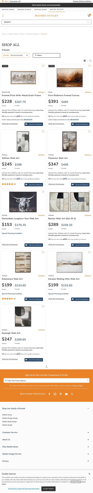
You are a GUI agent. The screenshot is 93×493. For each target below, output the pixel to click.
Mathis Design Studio (10, 418)
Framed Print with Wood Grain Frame (21, 95)
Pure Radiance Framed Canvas (63, 95)
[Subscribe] (87, 380)
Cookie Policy (75, 482)
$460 (64, 102)
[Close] (89, 473)
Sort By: (6, 55)
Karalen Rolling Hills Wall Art (64, 279)
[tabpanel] (46, 206)
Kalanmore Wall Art (12, 279)
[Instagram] (55, 394)
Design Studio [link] (24, 10)
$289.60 (20, 339)
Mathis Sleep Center (9, 422)
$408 (64, 164)
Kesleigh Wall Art (11, 333)
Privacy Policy (77, 386)
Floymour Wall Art (58, 158)
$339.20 (66, 225)
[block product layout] (90, 61)
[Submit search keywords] (88, 22)
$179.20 (20, 225)
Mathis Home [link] (8, 10)
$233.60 (20, 285)
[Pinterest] (60, 394)
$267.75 (20, 102)
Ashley (4, 155)
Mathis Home (7, 415)
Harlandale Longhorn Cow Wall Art (20, 218)
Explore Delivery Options (82, 1)
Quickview (41, 92)
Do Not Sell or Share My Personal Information (23, 489)
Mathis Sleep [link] (40, 10)
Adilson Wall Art (10, 158)
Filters (39, 55)
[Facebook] (49, 394)
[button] (3, 15)
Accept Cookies (48, 489)
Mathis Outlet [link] (57, 9)
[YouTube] (66, 394)
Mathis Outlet (7, 425)
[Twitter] (72, 394)
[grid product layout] (84, 61)
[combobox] (46, 22)
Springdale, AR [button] (15, 1)
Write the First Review (10, 124)
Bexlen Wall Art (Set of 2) (62, 218)
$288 (18, 164)
